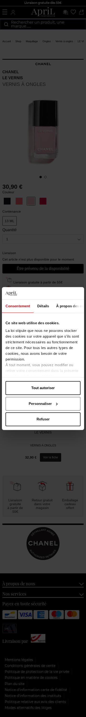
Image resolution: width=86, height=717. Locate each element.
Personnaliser (40, 404)
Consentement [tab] (17, 306)
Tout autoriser (43, 388)
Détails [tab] (43, 306)
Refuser (43, 419)
